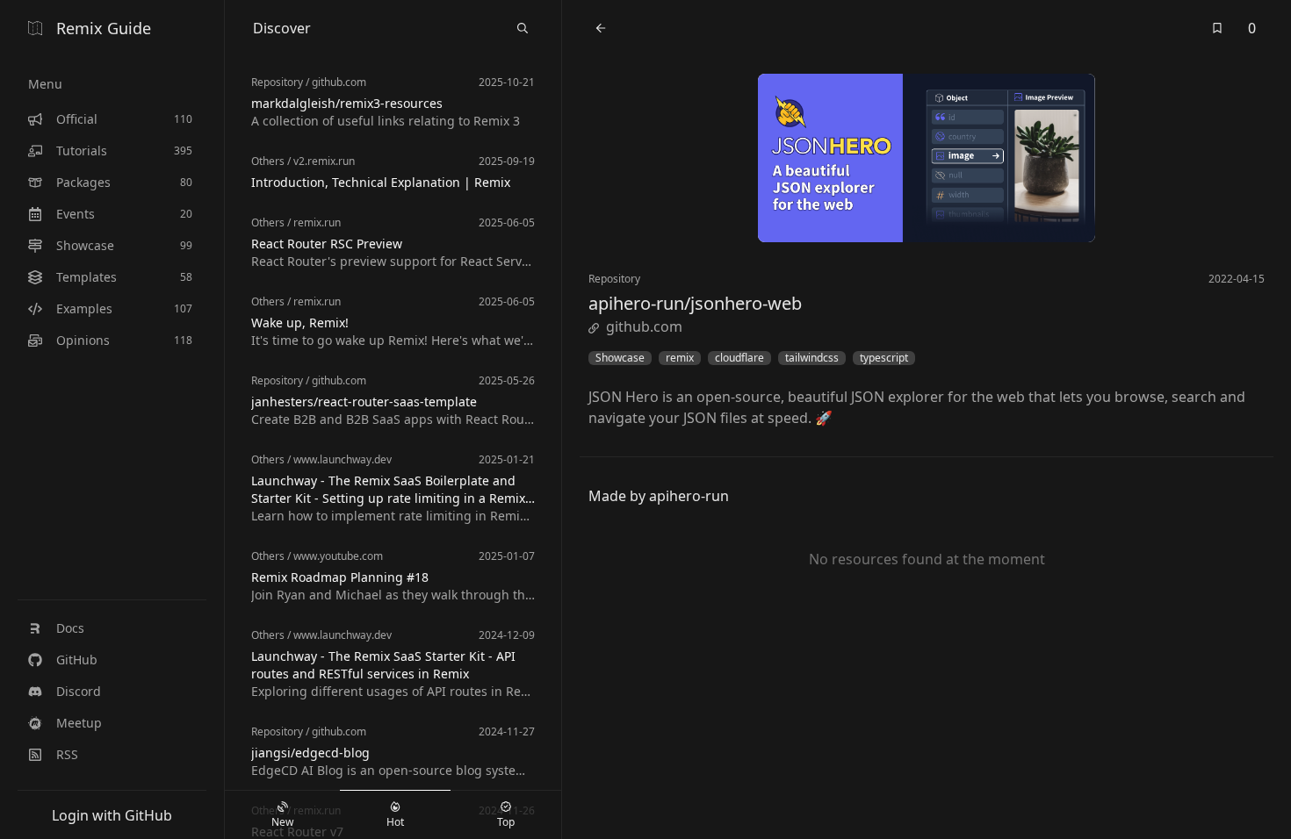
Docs (70, 628)
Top (506, 821)
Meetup (79, 722)
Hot (395, 821)
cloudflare (739, 358)
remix (680, 358)
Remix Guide (103, 28)
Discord (78, 691)
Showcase (620, 358)
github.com (644, 326)
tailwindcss (812, 358)
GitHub (76, 659)
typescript (884, 358)
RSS (67, 754)
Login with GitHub (112, 815)
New (282, 821)
